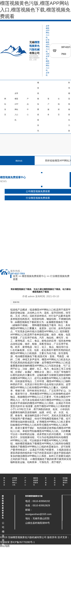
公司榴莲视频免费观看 (38, 191)
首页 (15, 276)
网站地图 (5, 546)
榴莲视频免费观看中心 (34, 276)
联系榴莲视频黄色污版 (34, 496)
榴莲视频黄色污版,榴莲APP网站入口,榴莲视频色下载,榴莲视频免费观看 (35, 10)
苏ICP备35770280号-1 (22, 542)
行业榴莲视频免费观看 (38, 197)
